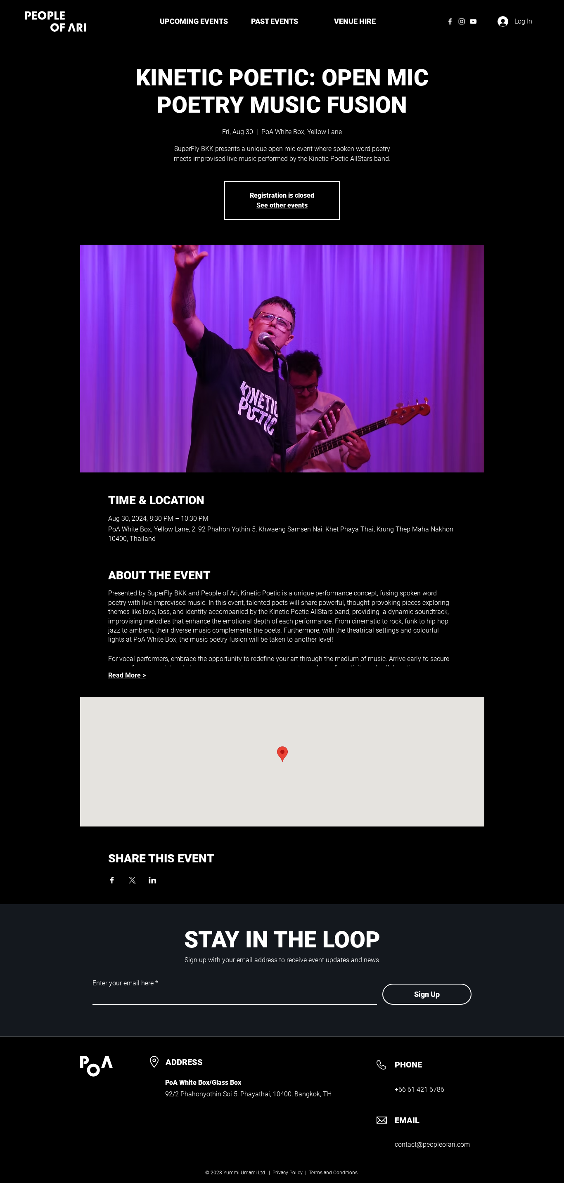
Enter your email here (123, 983)
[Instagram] (461, 21)
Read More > (127, 675)
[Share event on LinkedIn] (152, 880)
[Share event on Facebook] (112, 880)
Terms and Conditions (333, 1173)
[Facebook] (450, 21)
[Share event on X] (132, 880)
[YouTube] (473, 21)
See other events (282, 205)
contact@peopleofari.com (432, 1144)
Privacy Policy (288, 1173)
